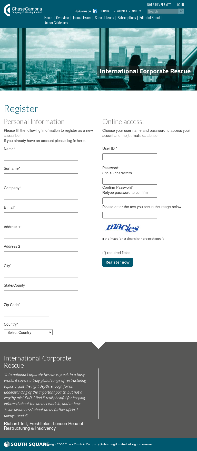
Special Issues (104, 17)
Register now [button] (118, 262)
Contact (107, 10)
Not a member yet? (159, 4)
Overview (62, 17)
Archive (137, 10)
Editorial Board (150, 17)
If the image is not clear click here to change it (133, 238)
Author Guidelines (56, 22)
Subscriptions (127, 17)
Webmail (122, 10)
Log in (180, 4)
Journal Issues (82, 17)
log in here (76, 140)
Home (48, 17)
